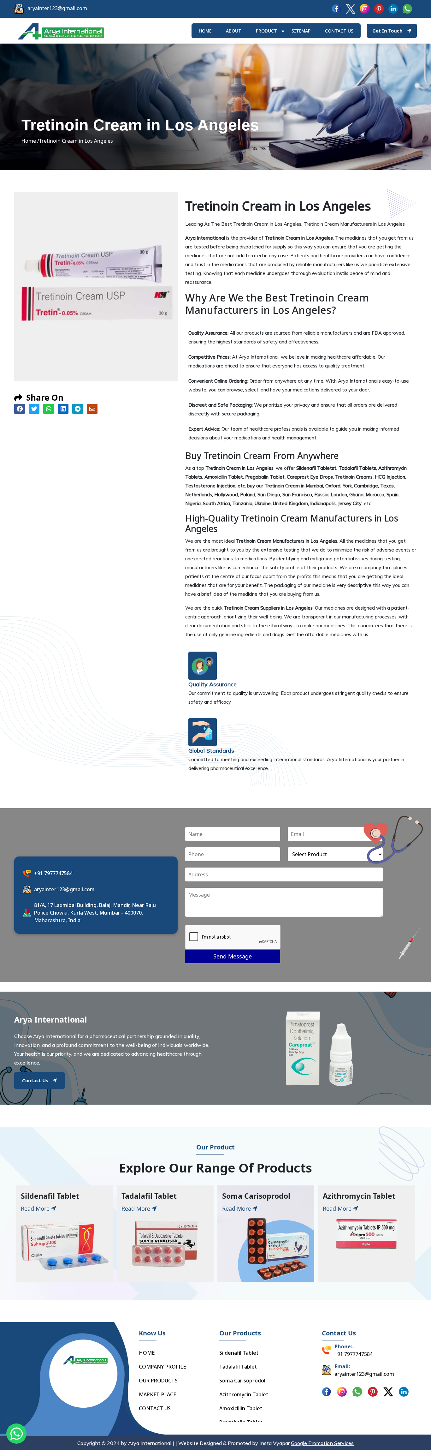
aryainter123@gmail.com (57, 8)
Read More (36, 1208)
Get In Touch (387, 30)
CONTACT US (155, 1408)
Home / (30, 140)
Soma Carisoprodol (242, 1380)
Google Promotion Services (322, 1443)
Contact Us (35, 1080)
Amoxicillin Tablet (240, 1408)
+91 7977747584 (53, 873)
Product (266, 31)
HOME (205, 31)
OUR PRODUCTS (158, 1380)
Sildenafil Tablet (238, 1352)
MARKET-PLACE (157, 1394)
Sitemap (301, 31)
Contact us (339, 31)
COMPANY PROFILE (162, 1366)
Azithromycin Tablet (243, 1394)
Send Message (232, 956)
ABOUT (233, 31)
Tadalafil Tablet (238, 1366)
